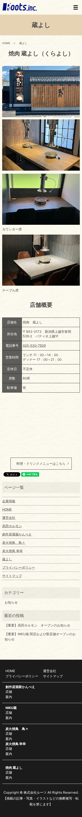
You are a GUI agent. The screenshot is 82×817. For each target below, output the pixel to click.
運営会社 (8, 518)
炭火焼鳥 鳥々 (13, 543)
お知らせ (11, 602)
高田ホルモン (12, 526)
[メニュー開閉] (75, 7)
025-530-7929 (34, 345)
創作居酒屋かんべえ (17, 534)
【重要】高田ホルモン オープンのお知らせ (37, 625)
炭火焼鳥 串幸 (12, 551)
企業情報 (8, 501)
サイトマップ (12, 576)
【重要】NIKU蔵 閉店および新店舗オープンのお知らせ (40, 636)
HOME (6, 43)
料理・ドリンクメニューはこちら (41, 464)
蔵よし (7, 559)
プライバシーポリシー (18, 567)
